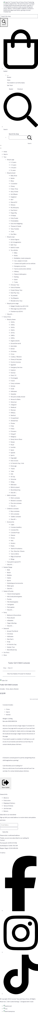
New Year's (10, 639)
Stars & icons (14, 460)
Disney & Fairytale (16, 359)
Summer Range (8, 567)
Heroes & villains (16, 399)
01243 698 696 (13, 848)
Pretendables (14, 221)
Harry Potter (14, 191)
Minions (13, 205)
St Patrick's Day (11, 644)
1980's (13, 335)
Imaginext (14, 197)
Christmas (14, 351)
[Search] (29, 137)
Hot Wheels (14, 194)
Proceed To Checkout (24, 674)
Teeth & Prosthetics (16, 548)
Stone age (14, 466)
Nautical (13, 415)
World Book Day (15, 490)
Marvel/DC (14, 202)
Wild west (13, 484)
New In (6, 154)
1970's (13, 333)
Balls (8, 570)
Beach (9, 572)
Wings (12, 559)
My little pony (15, 207)
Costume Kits (14, 530)
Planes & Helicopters (20, 274)
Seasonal (6, 628)
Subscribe (5, 832)
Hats (12, 540)
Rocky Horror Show (16, 439)
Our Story (6, 652)
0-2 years (13, 162)
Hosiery (13, 543)
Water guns (10, 586)
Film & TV (13, 375)
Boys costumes (15, 511)
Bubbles (9, 575)
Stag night (14, 458)
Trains (16, 282)
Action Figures (15, 239)
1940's (13, 325)
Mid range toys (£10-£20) (18, 309)
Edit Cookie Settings (13, 1001)
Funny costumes (15, 383)
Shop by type (11, 237)
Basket (11, 89)
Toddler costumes (16, 516)
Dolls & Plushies (15, 287)
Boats (16, 255)
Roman (13, 442)
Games (9, 578)
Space (16, 279)
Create (31, 1001)
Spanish (13, 452)
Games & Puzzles (8, 591)
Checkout (20, 89)
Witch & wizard (15, 487)
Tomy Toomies (15, 229)
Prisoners (13, 431)
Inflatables (10, 620)
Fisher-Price (14, 189)
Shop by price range (13, 303)
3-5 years (13, 165)
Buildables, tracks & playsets (22, 258)
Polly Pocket (14, 218)
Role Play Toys (15, 293)
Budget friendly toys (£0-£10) (19, 306)
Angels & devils (15, 341)
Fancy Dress (7, 317)
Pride (12, 426)
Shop (4, 668)
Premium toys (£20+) (17, 311)
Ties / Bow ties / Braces (17, 551)
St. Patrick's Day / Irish (17, 463)
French (13, 380)
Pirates (13, 423)
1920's (13, 322)
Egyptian (13, 364)
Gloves (13, 538)
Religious (13, 436)
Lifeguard (13, 404)
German (13, 386)
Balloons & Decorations (14, 615)
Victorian (13, 479)
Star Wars (13, 234)
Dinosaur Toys (15, 285)
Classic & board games (13, 594)
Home (5, 151)
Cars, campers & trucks (20, 261)
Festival (13, 372)
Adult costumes (11, 495)
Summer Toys (11, 647)
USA (12, 474)
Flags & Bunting (11, 623)
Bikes (15, 253)
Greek (12, 388)
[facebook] (21, 910)
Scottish (13, 447)
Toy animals (14, 295)
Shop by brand (11, 173)
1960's (13, 330)
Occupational (14, 418)
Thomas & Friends (16, 226)
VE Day (13, 476)
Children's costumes (13, 508)
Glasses (13, 535)
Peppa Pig (14, 213)
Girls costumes (15, 514)
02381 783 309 (13, 845)
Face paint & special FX (14, 562)
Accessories (10, 522)
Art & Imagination (16, 242)
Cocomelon (14, 183)
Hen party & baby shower (18, 396)
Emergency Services (16, 367)
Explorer (13, 370)
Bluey (12, 181)
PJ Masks (13, 215)
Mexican (13, 410)
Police (12, 428)
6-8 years (13, 167)
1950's (13, 327)
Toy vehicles (14, 250)
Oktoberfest (14, 420)
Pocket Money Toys (16, 290)
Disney (13, 186)
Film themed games (12, 602)
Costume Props (15, 532)
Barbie (12, 178)
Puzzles (9, 599)
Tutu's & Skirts (15, 554)
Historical (13, 402)
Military (16, 271)
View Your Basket (12, 674)
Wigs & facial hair (16, 556)
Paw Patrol (14, 210)
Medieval (13, 407)
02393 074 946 (12, 843)
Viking (12, 482)
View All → (10, 314)
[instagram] (21, 951)
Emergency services (20, 266)
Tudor (12, 471)
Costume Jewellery (16, 527)
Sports (12, 455)
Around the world (16, 343)
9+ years (13, 170)
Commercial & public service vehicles (24, 263)
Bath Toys (14, 245)
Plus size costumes (16, 503)
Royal (12, 444)
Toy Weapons (15, 298)
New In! (10, 668)
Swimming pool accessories (15, 583)
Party (5, 612)
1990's (13, 338)
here (20, 744)
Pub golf (13, 434)
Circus (12, 354)
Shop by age (10, 159)
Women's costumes (16, 500)
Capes (12, 524)
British (13, 349)
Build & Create (15, 247)
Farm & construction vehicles (22, 269)
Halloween (14, 391)
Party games (10, 607)
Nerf (12, 199)
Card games (10, 604)
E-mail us (2, 852)
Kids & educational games (14, 596)
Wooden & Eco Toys (16, 301)
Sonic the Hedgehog (16, 223)
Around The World (12, 631)
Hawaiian (13, 394)
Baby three (14, 175)
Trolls (12, 231)
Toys (5, 157)
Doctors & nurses (16, 362)
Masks (12, 546)
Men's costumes (15, 498)
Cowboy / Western (16, 357)
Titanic (13, 468)
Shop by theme (11, 319)
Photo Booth (11, 618)
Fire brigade (14, 378)
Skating (16, 277)
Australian (14, 346)
